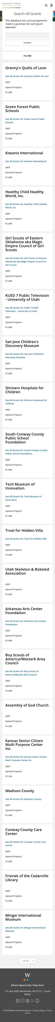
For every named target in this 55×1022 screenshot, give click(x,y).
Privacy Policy (39, 1010)
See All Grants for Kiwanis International (25, 161)
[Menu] (51, 5)
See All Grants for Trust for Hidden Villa (26, 538)
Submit (27, 43)
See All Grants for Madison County (23, 799)
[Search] (46, 5)
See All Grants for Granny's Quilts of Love (27, 76)
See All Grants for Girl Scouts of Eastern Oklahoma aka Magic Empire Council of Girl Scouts (26, 261)
